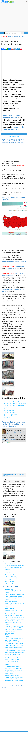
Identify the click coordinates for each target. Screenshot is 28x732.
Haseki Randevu (9, 673)
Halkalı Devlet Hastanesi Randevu (14, 626)
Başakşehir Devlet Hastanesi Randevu (15, 650)
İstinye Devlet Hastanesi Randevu (14, 649)
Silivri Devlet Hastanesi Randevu (13, 656)
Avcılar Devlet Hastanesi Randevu (14, 642)
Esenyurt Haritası (8, 416)
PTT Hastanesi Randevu (11, 661)
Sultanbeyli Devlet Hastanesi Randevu (15, 652)
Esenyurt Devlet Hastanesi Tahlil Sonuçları (15, 403)
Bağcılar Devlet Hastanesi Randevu (14, 594)
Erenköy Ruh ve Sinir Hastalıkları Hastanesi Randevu (13, 671)
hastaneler (3, 38)
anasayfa (10, 36)
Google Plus (5, 439)
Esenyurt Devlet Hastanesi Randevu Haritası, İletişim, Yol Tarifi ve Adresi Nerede (13, 139)
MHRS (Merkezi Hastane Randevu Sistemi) (12, 274)
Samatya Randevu (10, 608)
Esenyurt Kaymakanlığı (10, 412)
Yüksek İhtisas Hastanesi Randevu (14, 680)
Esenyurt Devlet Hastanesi (11, 400)
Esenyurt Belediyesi (9, 410)
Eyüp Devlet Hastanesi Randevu (13, 621)
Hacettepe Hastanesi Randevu (13, 679)
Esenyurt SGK (8, 417)
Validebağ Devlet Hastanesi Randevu (15, 663)
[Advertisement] (14, 17)
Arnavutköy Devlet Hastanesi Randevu (15, 614)
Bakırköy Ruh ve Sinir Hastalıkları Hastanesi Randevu (13, 630)
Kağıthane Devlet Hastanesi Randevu (15, 628)
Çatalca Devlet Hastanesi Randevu (14, 645)
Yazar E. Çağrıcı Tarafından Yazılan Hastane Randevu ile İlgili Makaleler (13, 424)
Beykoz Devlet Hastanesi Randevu (14, 643)
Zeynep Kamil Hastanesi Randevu (14, 668)
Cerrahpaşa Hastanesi (11, 640)
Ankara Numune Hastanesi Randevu (14, 677)
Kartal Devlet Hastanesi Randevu (14, 596)
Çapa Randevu (9, 589)
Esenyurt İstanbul (8, 409)
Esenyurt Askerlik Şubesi (10, 414)
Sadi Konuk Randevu (10, 612)
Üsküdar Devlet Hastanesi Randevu (14, 638)
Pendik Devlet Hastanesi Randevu (14, 615)
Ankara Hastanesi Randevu (12, 675)
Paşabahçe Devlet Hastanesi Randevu (15, 619)
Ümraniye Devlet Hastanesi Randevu (14, 603)
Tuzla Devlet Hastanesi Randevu (13, 654)
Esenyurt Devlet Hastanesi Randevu (13, 402)
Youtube (12, 439)
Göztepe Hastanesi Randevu (12, 666)
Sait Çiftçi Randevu (10, 633)
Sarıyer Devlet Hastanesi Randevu (14, 647)
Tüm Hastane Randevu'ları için (13, 658)
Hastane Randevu (19, 266)
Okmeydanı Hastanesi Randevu (13, 610)
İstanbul (16, 36)
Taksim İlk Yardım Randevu (12, 659)
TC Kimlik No (10, 268)
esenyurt (21, 36)
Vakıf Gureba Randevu (11, 601)
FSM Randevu (9, 665)
